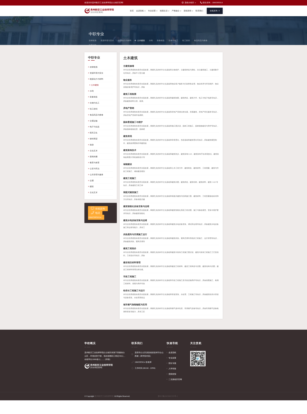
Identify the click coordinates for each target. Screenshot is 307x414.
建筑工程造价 (129, 248)
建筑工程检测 (129, 94)
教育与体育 (94, 163)
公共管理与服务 (96, 175)
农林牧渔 (92, 40)
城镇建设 (127, 164)
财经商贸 (93, 139)
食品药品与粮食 (200, 40)
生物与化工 (173, 40)
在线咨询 (213, 11)
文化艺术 (93, 151)
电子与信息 (94, 127)
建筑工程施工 (129, 178)
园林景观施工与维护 (133, 122)
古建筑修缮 (128, 66)
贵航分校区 (189, 3)
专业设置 (152, 11)
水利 (151, 40)
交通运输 (93, 121)
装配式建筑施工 (130, 192)
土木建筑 (141, 40)
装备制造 (161, 40)
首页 (132, 11)
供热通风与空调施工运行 (135, 234)
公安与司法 (94, 169)
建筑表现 (127, 136)
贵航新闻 (187, 11)
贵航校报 (172, 374)
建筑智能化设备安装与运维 (136, 206)
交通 (92, 181)
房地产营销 (128, 108)
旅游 (92, 145)
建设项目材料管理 (132, 262)
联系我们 (199, 11)
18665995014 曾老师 (143, 362)
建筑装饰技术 (129, 150)
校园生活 (164, 11)
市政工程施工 (129, 276)
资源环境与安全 (107, 40)
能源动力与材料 (124, 40)
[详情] (107, 359)
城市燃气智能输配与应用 (135, 304)
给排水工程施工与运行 (134, 290)
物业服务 (127, 80)
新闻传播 (93, 157)
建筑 (92, 186)
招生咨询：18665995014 (212, 3)
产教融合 (175, 11)
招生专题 (172, 363)
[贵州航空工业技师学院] (99, 11)
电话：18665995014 (95, 215)
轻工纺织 (186, 40)
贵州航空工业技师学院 (104, 396)
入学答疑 (172, 369)
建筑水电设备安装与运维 (135, 220)
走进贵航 (140, 11)
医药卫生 (93, 133)
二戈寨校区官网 (175, 379)
